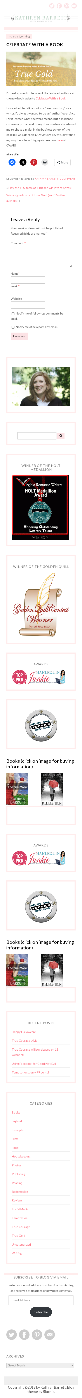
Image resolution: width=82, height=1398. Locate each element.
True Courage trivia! (25, 1040)
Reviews (17, 1200)
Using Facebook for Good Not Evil (34, 1063)
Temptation (20, 1218)
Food (15, 1147)
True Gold (14, 36)
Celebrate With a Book (51, 98)
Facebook (59, 5)
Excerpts (17, 1130)
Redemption (20, 1191)
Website (16, 298)
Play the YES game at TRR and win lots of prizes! (40, 188)
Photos (16, 1165)
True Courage (21, 1227)
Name (15, 273)
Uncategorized (21, 1244)
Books (16, 1112)
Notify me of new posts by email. (37, 327)
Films (15, 1139)
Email (74, 5)
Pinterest (66, 5)
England (17, 1121)
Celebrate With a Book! (35, 44)
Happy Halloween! (24, 1032)
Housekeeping (21, 1156)
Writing (25, 36)
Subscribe (41, 1312)
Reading (17, 1183)
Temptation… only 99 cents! (30, 1072)
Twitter (51, 5)
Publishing (18, 1174)
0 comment (67, 178)
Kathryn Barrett (46, 178)
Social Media (20, 1209)
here (60, 140)
